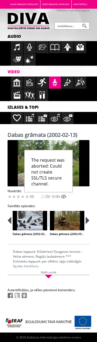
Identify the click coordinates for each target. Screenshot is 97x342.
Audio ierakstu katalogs (24, 4)
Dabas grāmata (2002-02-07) (31, 234)
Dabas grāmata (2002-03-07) (68, 234)
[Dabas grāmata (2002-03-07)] (67, 220)
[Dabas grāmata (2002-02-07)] (30, 220)
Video (14, 71)
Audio (14, 36)
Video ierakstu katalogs (55, 4)
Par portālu (80, 4)
